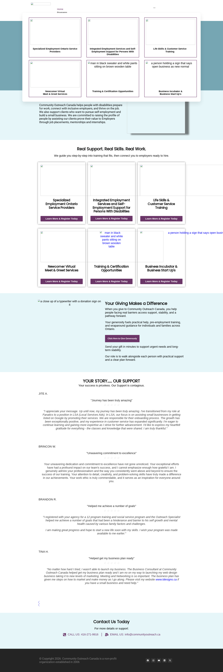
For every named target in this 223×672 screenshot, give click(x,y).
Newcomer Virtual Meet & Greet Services (61, 268)
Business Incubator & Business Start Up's (161, 268)
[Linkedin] (164, 660)
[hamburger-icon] (154, 7)
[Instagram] (153, 660)
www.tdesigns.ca (166, 579)
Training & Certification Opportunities (111, 268)
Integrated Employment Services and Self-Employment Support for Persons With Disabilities (113, 51)
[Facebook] (148, 660)
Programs (62, 12)
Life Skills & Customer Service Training (169, 50)
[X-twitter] (170, 660)
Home (60, 9)
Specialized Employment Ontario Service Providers (55, 50)
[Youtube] (159, 660)
